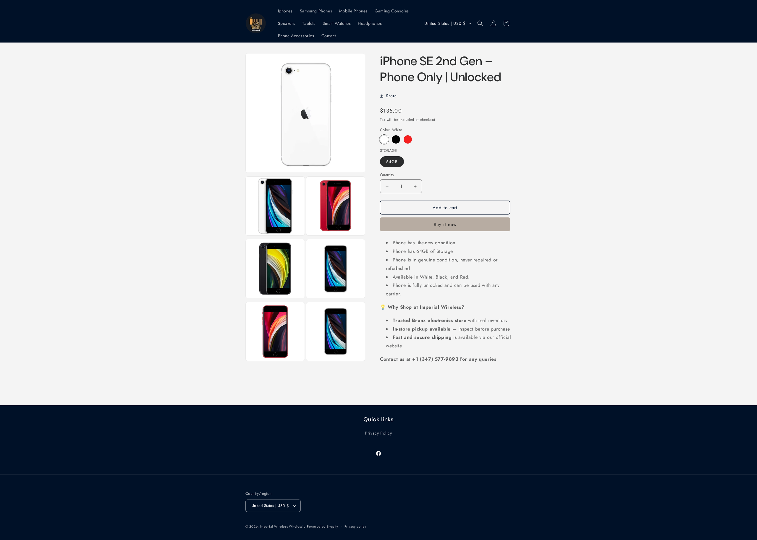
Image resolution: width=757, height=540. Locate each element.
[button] (480, 23)
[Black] (396, 139)
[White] (384, 139)
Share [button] (391, 96)
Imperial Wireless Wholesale (283, 526)
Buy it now (445, 224)
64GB (392, 162)
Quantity (387, 175)
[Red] (408, 139)
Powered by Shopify (322, 526)
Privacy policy (355, 526)
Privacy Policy (378, 433)
